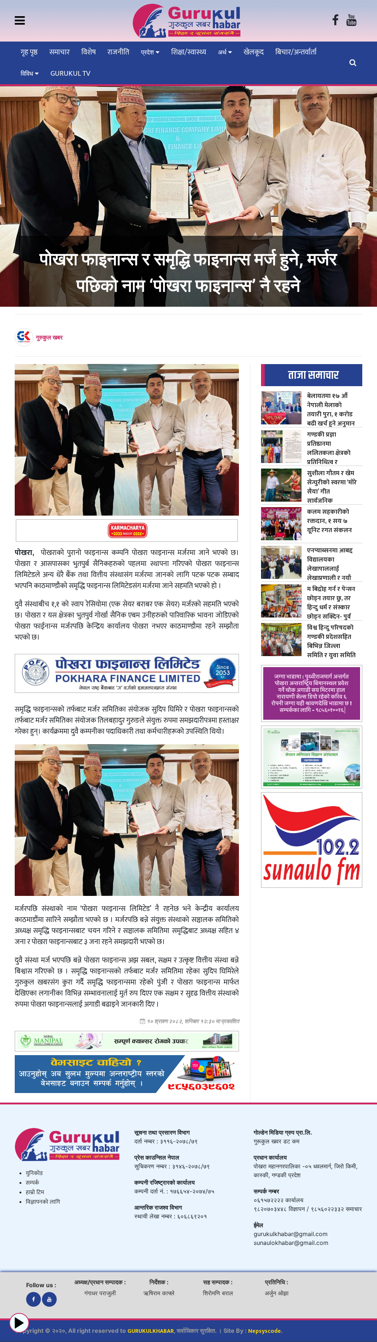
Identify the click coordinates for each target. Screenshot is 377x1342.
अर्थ (223, 52)
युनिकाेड (34, 1173)
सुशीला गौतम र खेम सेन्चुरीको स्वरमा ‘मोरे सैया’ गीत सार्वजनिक (332, 487)
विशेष (88, 52)
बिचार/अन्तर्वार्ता (296, 52)
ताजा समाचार (313, 375)
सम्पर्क (32, 1183)
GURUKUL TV (70, 73)
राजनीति (118, 52)
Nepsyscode (264, 1331)
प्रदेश (148, 52)
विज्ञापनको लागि (43, 1202)
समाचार (59, 52)
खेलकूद (254, 52)
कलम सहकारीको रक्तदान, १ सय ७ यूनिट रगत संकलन (329, 520)
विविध (28, 73)
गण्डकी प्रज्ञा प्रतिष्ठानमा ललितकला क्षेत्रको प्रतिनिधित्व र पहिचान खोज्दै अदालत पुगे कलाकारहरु (328, 462)
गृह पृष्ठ (29, 52)
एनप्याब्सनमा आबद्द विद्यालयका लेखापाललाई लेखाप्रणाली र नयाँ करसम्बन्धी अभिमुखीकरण (330, 573)
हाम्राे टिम (35, 1192)
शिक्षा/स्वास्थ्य (188, 52)
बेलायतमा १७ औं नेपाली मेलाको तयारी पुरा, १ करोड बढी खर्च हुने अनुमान (331, 410)
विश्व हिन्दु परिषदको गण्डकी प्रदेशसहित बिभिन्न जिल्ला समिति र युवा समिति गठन (331, 646)
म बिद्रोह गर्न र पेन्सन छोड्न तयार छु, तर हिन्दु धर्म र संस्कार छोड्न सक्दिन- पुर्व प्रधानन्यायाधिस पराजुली (331, 612)
